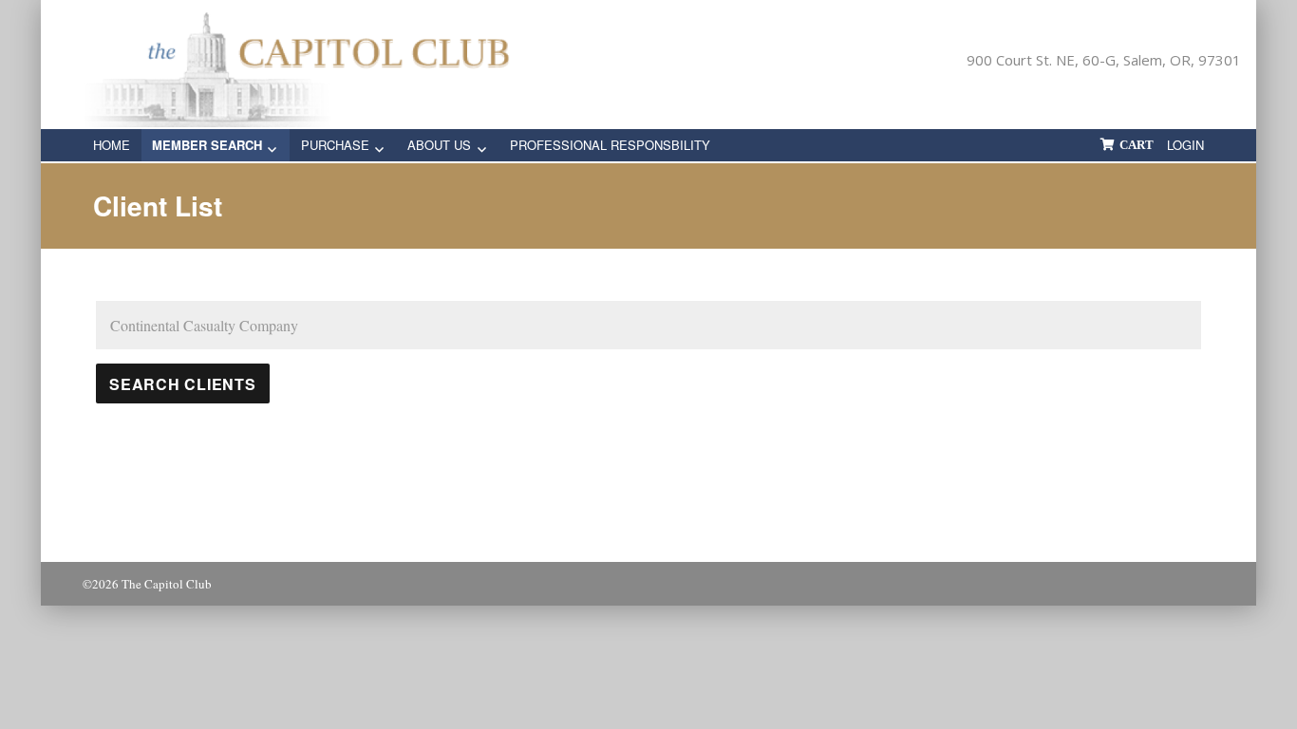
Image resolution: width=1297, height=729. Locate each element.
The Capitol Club (167, 583)
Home (111, 145)
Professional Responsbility (610, 145)
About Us (439, 145)
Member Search (207, 145)
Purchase (335, 145)
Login (1185, 145)
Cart (1136, 145)
